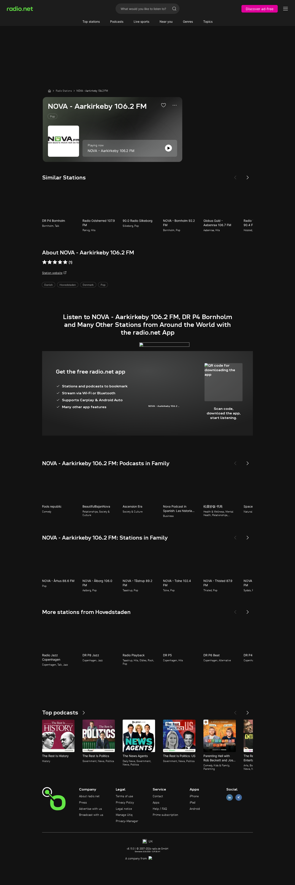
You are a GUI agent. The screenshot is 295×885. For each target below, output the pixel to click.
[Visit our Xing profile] (238, 797)
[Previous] (235, 176)
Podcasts (116, 21)
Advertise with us (90, 808)
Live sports (141, 21)
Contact (158, 796)
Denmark (88, 284)
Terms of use (124, 796)
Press (83, 802)
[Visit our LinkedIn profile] (229, 797)
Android (195, 808)
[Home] (49, 91)
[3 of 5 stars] (54, 262)
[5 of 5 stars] (65, 262)
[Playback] (168, 148)
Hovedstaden (68, 284)
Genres (188, 21)
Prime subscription (165, 814)
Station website (52, 273)
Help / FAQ (160, 808)
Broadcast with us (91, 814)
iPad (192, 802)
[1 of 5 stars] (44, 262)
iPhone (194, 796)
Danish (48, 284)
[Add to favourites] (163, 105)
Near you (166, 21)
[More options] (174, 105)
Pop (52, 116)
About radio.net (89, 796)
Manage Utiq (124, 814)
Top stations (91, 21)
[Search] (174, 8)
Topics (208, 21)
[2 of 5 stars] (49, 262)
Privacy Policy (125, 802)
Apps (156, 802)
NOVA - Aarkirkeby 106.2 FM (111, 151)
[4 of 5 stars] (60, 262)
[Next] (248, 176)
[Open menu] (285, 8)
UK (150, 841)
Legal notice (124, 808)
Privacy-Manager (127, 821)
